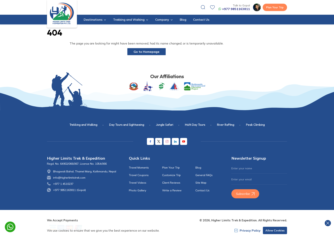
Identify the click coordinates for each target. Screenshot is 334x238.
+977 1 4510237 (63, 184)
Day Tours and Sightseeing (126, 125)
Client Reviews (171, 182)
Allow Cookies (275, 230)
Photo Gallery (137, 190)
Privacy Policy (250, 230)
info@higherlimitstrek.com (69, 177)
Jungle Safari (164, 125)
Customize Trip (171, 175)
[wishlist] (212, 7)
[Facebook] (150, 141)
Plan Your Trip (275, 7)
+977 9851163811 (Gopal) (69, 190)
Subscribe (243, 194)
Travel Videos (137, 182)
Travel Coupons (139, 175)
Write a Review (171, 190)
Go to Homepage (146, 52)
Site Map (200, 182)
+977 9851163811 (236, 8)
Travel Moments (139, 167)
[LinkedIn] (175, 141)
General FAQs (204, 175)
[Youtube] (183, 141)
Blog (183, 19)
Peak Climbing (255, 125)
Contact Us (201, 19)
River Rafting (225, 125)
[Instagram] (167, 141)
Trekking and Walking (83, 125)
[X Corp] (158, 141)
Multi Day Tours (195, 125)
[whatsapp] (10, 227)
